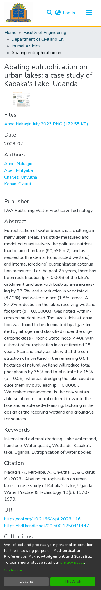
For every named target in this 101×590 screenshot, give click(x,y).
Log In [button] (69, 13)
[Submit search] (49, 13)
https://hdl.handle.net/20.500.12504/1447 (46, 526)
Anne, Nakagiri (18, 164)
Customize (13, 570)
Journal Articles (26, 46)
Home (10, 32)
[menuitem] (57, 13)
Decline (26, 581)
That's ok (73, 581)
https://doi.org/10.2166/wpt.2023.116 (42, 519)
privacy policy (72, 562)
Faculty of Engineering (44, 32)
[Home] (18, 12)
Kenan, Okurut (17, 184)
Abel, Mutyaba (18, 170)
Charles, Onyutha (20, 177)
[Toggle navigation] (89, 13)
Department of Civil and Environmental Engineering (39, 39)
